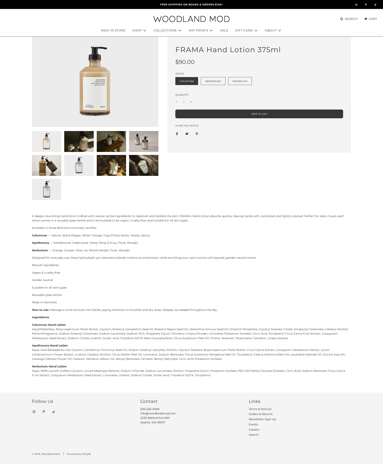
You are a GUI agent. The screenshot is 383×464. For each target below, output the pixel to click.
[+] (191, 102)
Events (253, 424)
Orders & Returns (261, 414)
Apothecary (213, 81)
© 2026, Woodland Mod (46, 453)
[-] (176, 102)
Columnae (187, 81)
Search (253, 435)
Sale (224, 30)
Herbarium (240, 81)
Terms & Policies (260, 409)
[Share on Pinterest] (196, 133)
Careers (254, 429)
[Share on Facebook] (177, 133)
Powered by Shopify (79, 453)
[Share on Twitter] (187, 133)
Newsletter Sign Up (262, 419)
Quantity (182, 94)
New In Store (113, 30)
